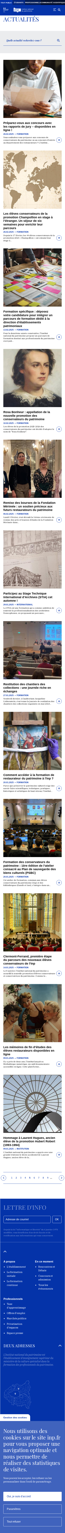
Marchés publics (16, 1318)
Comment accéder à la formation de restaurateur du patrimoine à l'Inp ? (28, 776)
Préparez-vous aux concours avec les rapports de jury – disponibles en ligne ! (29, 126)
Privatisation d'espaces (14, 1325)
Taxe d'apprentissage (16, 1305)
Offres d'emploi (16, 1313)
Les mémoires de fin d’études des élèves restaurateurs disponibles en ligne (28, 1050)
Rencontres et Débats (46, 1268)
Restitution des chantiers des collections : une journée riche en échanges (27, 688)
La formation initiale (14, 1273)
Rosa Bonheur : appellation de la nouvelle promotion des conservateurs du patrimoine (26, 415)
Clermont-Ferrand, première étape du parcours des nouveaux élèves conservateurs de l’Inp (27, 960)
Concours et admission (45, 1277)
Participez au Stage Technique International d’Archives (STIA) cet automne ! (27, 597)
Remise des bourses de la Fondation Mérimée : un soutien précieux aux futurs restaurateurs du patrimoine (29, 506)
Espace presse (15, 1333)
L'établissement (16, 1266)
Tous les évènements (45, 1286)
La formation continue (14, 1283)
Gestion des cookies (15, 1417)
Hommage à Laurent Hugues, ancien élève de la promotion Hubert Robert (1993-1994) (29, 1141)
